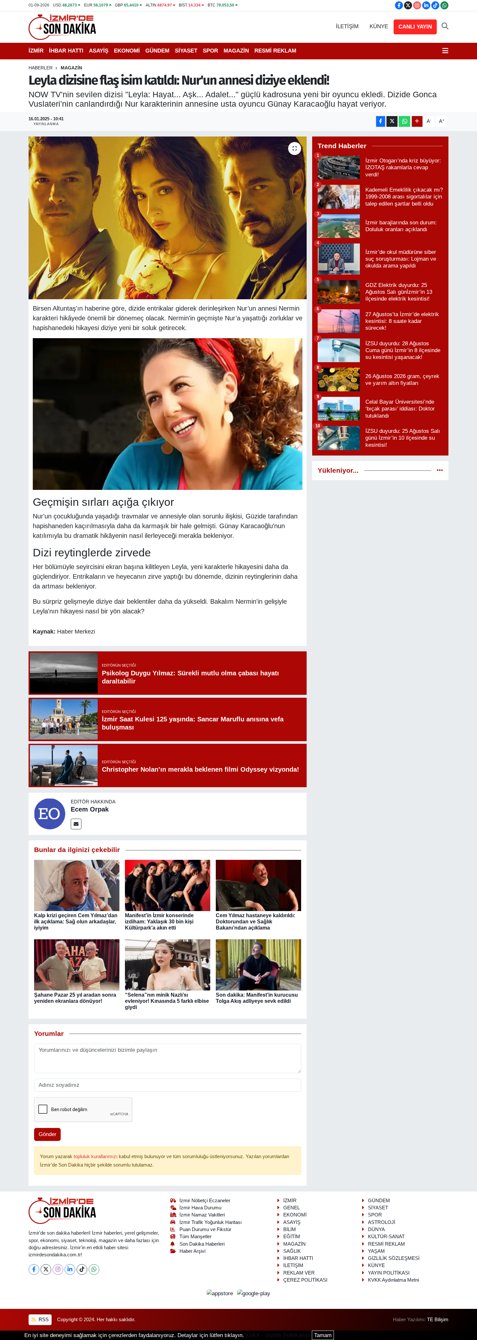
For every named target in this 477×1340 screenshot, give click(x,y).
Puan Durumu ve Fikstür (205, 1229)
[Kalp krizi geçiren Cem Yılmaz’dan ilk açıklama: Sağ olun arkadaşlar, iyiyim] (76, 885)
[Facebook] (34, 1269)
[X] (46, 1269)
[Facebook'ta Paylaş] (380, 121)
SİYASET (186, 51)
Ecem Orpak (90, 809)
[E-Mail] (76, 824)
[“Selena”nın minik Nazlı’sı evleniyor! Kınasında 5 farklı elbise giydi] (167, 964)
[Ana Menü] (445, 51)
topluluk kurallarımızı (96, 1156)
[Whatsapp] (94, 1269)
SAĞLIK (292, 1251)
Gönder (47, 1134)
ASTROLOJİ (381, 1222)
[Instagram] (58, 1269)
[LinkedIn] (70, 1269)
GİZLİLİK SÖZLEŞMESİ (394, 1258)
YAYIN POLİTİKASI (389, 1272)
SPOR (210, 51)
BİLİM (289, 1229)
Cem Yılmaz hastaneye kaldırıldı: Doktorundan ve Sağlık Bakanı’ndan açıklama (255, 922)
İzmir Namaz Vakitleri (202, 1214)
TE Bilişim (437, 1319)
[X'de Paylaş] (392, 121)
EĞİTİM (291, 1236)
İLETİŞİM (347, 26)
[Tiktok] (82, 1269)
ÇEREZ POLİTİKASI (305, 1280)
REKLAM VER (299, 1272)
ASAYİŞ (98, 51)
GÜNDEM (157, 51)
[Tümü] (440, 471)
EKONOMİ (127, 51)
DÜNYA (376, 1229)
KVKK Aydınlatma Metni (393, 1280)
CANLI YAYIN (415, 27)
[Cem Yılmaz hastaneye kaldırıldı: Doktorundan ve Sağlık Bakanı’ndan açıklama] (258, 885)
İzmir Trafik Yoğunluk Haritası (210, 1222)
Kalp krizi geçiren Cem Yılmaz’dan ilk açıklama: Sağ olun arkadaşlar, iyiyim (75, 922)
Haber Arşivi (192, 1251)
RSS (43, 1319)
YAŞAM (376, 1251)
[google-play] (254, 1293)
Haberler (41, 67)
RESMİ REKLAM (275, 51)
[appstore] (220, 1293)
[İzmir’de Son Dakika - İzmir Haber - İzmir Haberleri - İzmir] (63, 26)
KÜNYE (379, 26)
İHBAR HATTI (66, 51)
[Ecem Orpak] (49, 813)
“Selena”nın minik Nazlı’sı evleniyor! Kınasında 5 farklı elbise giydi (167, 1001)
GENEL (291, 1207)
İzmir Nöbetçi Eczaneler (204, 1200)
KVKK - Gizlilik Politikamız (278, 1335)
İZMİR (36, 51)
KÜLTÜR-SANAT (386, 1236)
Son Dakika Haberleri (202, 1244)
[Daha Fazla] (417, 121)
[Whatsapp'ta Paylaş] (404, 121)
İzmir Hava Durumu (200, 1207)
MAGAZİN (236, 51)
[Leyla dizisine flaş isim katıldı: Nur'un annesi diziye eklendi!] (168, 217)
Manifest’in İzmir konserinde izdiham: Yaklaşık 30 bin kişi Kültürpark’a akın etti (159, 922)
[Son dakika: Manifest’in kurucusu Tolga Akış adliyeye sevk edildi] (258, 964)
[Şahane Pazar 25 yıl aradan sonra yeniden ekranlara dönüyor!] (76, 964)
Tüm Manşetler (195, 1236)
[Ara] (445, 26)
